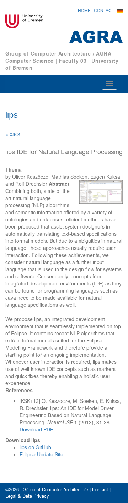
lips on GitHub (35, 447)
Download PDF (36, 429)
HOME (84, 10)
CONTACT (104, 10)
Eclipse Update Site (41, 454)
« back (12, 133)
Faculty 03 (72, 60)
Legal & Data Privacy (27, 495)
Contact (100, 489)
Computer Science (29, 60)
